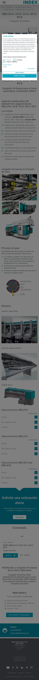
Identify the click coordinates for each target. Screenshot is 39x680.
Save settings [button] (19, 72)
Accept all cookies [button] (19, 75)
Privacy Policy (7, 65)
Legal (4, 66)
